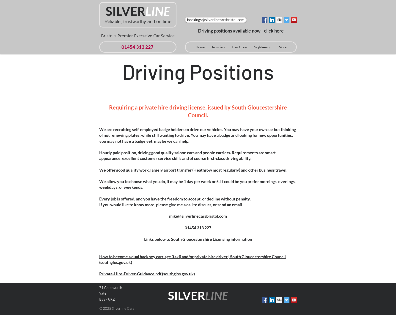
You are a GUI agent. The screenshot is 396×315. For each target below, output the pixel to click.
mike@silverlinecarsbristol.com (198, 216)
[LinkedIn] (272, 20)
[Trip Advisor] (279, 20)
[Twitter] (286, 20)
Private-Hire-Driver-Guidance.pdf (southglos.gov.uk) (147, 273)
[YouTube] (294, 20)
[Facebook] (264, 20)
